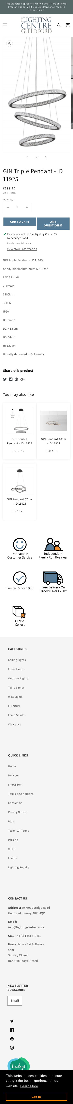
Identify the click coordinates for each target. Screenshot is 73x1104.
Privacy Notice (17, 812)
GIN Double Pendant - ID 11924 (19, 441)
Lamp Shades (17, 715)
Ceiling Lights (17, 660)
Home (12, 766)
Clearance (14, 724)
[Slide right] (45, 157)
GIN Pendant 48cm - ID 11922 (53, 441)
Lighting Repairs (18, 867)
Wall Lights (15, 696)
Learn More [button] (29, 1086)
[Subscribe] (17, 1000)
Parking (13, 840)
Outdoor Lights (18, 678)
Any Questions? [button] (53, 223)
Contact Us (15, 803)
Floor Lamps (16, 669)
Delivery (13, 775)
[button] (5, 25)
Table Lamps (16, 687)
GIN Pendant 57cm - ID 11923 (19, 501)
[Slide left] (27, 157)
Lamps (12, 858)
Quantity (8, 199)
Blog (11, 821)
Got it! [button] (36, 1096)
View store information (22, 249)
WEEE (11, 849)
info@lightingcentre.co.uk (26, 927)
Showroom (15, 784)
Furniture (14, 706)
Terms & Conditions (21, 794)
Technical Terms (18, 830)
